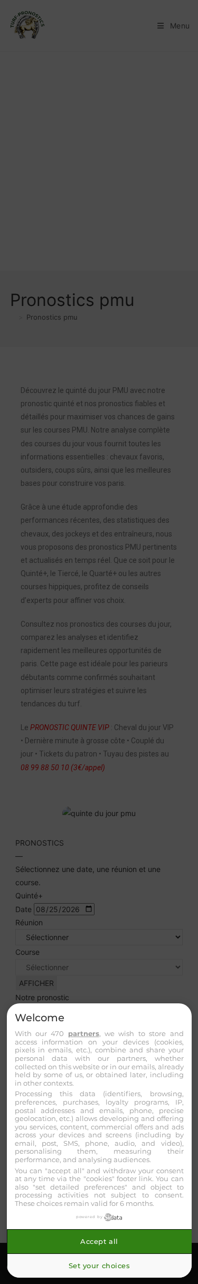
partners (83, 1033)
